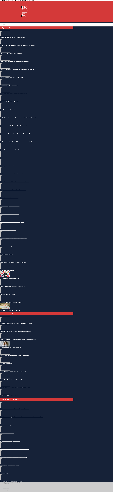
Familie (24, 7)
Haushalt (24, 8)
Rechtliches (5, 490)
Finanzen (24, 12)
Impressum (5, 485)
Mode (23, 14)
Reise (23, 15)
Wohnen (24, 9)
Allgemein (24, 6)
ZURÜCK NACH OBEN (5, 483)
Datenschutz (6, 488)
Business (24, 13)
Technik (24, 16)
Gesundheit (25, 11)
